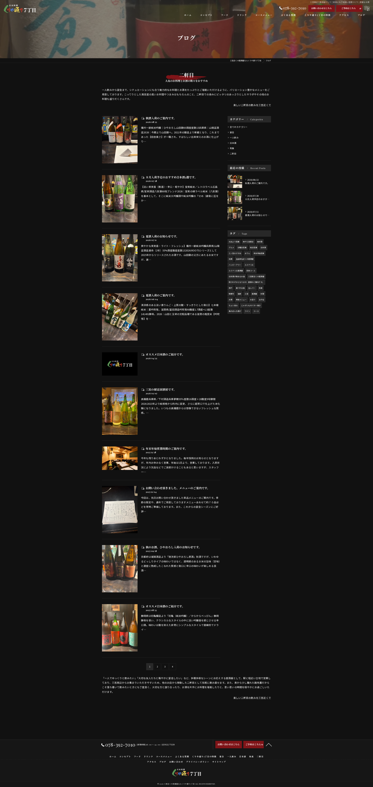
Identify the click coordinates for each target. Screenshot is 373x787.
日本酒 (233, 142)
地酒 (230, 259)
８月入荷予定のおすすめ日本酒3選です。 (171, 177)
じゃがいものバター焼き (251, 305)
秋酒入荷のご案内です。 (161, 118)
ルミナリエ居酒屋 (236, 270)
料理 (262, 293)
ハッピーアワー (235, 264)
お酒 (230, 299)
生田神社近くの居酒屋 (245, 259)
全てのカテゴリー (239, 126)
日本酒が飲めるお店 (237, 276)
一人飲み (234, 137)
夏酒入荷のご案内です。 (161, 295)
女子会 (261, 299)
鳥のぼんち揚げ (235, 311)
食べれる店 (240, 288)
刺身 (260, 288)
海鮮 (239, 293)
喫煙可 (231, 293)
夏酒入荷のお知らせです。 (162, 236)
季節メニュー (241, 299)
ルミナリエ (249, 264)
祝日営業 (253, 247)
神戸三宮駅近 (248, 241)
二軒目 (233, 153)
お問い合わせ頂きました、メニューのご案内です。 (178, 488)
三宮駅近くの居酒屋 (256, 276)
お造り (252, 299)
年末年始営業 (259, 253)
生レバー (251, 288)
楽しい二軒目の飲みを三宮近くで (252, 105)
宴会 (232, 132)
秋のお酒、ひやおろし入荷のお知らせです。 (173, 547)
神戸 (230, 288)
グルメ (231, 247)
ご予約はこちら (348, 8)
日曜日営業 (242, 247)
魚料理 (260, 241)
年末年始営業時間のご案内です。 (166, 448)
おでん (247, 253)
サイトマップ (219, 761)
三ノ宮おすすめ (235, 253)
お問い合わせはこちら (321, 8)
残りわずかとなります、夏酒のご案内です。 (246, 282)
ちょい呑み (233, 305)
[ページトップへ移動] (269, 744)
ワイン (247, 311)
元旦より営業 (234, 241)
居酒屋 (254, 293)
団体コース (251, 270)
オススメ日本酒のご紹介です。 (165, 354)
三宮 (246, 293)
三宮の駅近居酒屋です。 (161, 389)
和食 (232, 148)
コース (256, 311)
